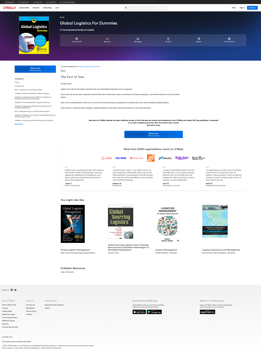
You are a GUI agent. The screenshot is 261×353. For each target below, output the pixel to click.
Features (36, 8)
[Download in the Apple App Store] (139, 313)
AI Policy (29, 314)
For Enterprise (9, 2)
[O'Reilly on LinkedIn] (12, 290)
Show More (19, 124)
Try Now (252, 8)
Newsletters (30, 308)
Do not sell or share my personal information (16, 341)
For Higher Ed (37, 2)
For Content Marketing (67, 2)
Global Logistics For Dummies (89, 66)
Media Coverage (8, 314)
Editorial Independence (32, 348)
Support (30, 301)
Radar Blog (47, 8)
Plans (234, 8)
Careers (5, 308)
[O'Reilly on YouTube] (15, 290)
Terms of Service (7, 348)
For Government (23, 2)
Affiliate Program (8, 321)
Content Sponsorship (10, 327)
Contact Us (30, 305)
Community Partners (9, 317)
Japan (47, 308)
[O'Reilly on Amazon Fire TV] (207, 313)
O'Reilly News (7, 311)
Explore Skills (24, 8)
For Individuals (51, 2)
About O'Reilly (8, 301)
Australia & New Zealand (54, 305)
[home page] (9, 8)
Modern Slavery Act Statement (51, 348)
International (51, 301)
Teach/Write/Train (9, 305)
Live (57, 8)
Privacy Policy (31, 311)
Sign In (242, 8)
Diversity (5, 324)
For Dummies (229, 42)
